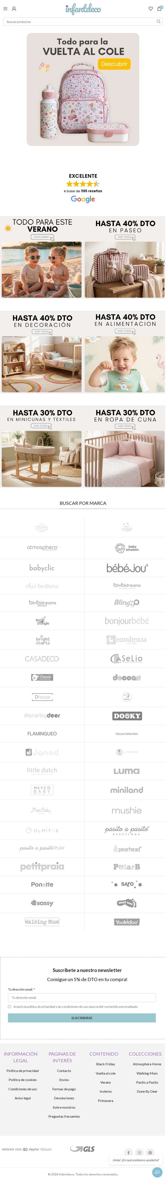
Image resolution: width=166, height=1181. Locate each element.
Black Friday (105, 1064)
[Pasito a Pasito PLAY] (42, 849)
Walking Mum (147, 1073)
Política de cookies (23, 1080)
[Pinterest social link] (150, 1152)
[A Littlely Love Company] (42, 527)
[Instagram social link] (139, 1152)
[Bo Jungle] (42, 621)
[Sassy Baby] (42, 903)
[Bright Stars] (42, 639)
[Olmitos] (42, 830)
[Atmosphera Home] (42, 548)
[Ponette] (42, 884)
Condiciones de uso (22, 1089)
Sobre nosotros (64, 1107)
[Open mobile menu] (5, 8)
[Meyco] (42, 790)
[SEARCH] (158, 21)
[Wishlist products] (150, 8)
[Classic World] (42, 677)
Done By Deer (147, 1091)
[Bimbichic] (42, 585)
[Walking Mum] (42, 922)
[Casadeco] (42, 659)
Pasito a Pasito (147, 1082)
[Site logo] (83, 8)
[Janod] (42, 752)
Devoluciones (64, 1098)
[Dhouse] (42, 697)
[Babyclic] (42, 568)
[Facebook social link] (128, 1152)
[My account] (14, 8)
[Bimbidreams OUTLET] (42, 603)
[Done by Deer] (42, 716)
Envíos (64, 1080)
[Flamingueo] (42, 733)
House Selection (127, 733)
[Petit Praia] (42, 867)
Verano (105, 1082)
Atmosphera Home (147, 1064)
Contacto (64, 1071)
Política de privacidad (22, 1071)
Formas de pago (64, 1089)
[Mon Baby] (42, 810)
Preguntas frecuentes (64, 1116)
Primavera (105, 1100)
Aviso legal (23, 1098)
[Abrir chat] (157, 1172)
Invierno (106, 1091)
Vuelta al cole (105, 1073)
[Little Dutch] (42, 771)
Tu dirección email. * (21, 989)
